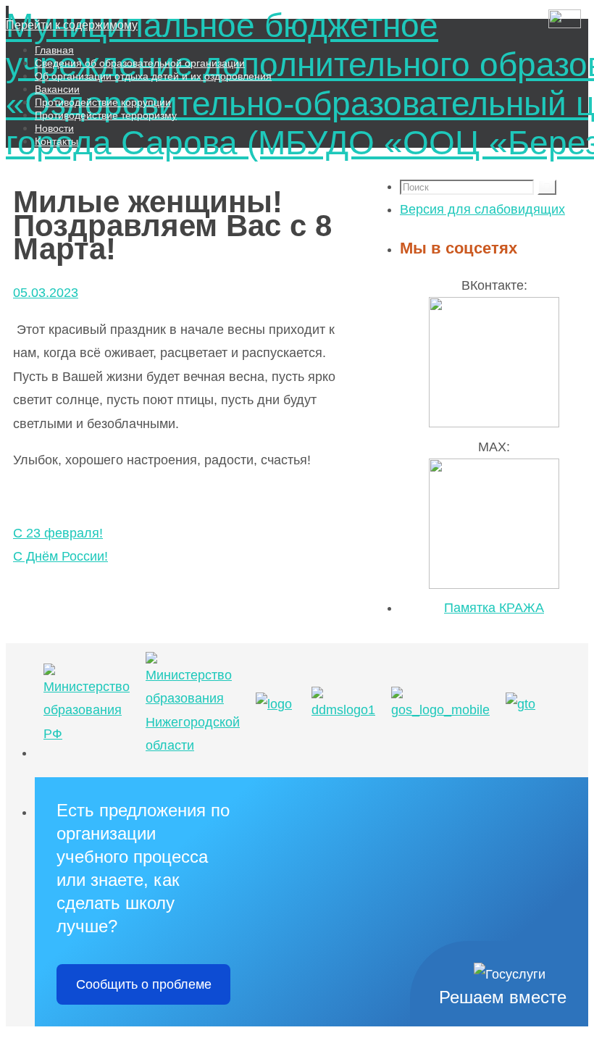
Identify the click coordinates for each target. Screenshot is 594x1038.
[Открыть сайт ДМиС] (564, 20)
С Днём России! (60, 556)
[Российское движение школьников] (274, 704)
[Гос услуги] (440, 710)
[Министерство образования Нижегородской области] (193, 745)
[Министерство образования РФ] (86, 734)
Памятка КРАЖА (494, 607)
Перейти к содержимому (72, 25)
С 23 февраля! (58, 533)
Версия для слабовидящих (482, 209)
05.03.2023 (45, 292)
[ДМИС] (343, 710)
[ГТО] (520, 704)
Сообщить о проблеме (144, 984)
